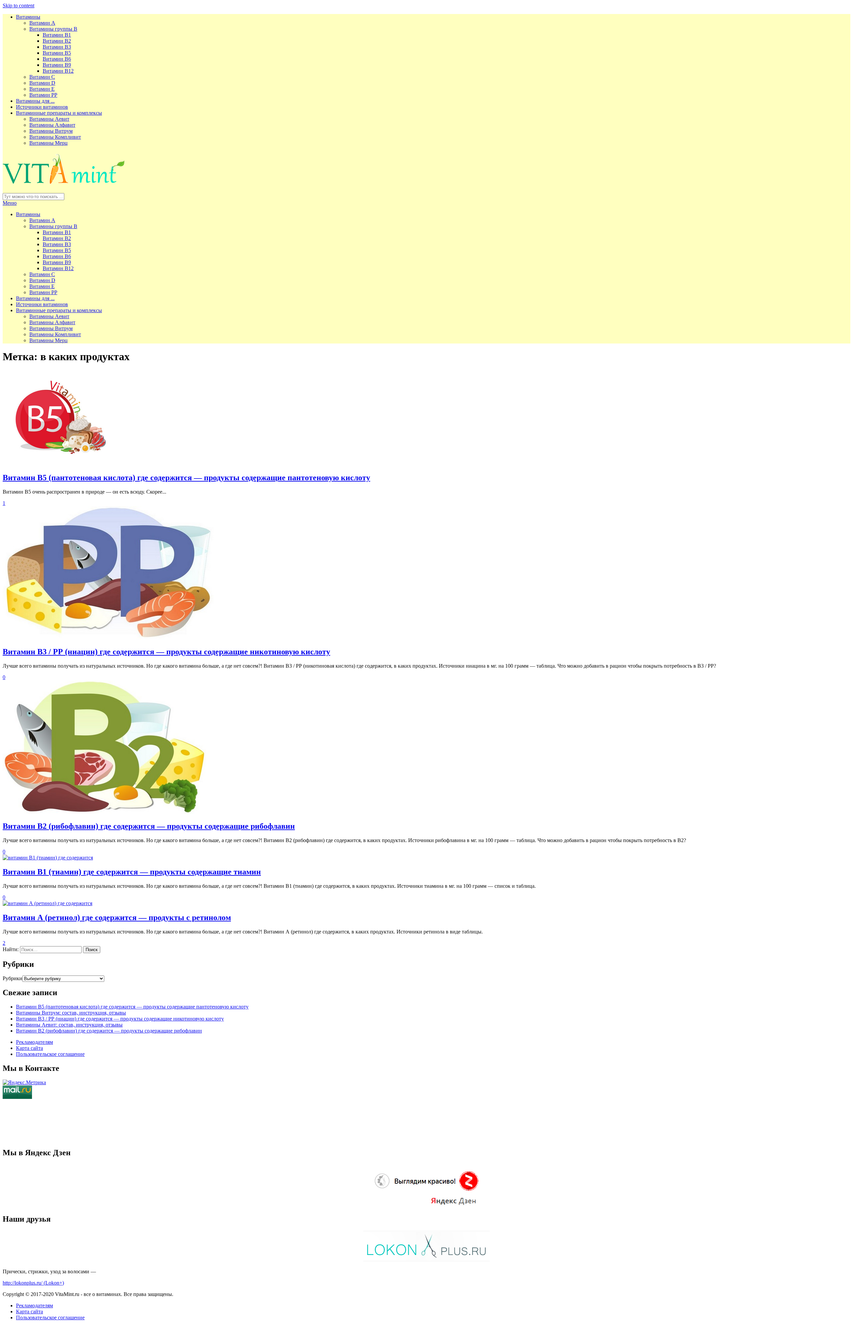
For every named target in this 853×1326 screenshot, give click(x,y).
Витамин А (42, 23)
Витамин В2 (57, 41)
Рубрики (12, 978)
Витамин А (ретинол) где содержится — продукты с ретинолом (117, 917)
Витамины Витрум (51, 131)
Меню (10, 203)
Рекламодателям (34, 1042)
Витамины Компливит (55, 137)
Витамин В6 (57, 59)
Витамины (28, 17)
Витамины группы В (53, 29)
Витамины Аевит (49, 119)
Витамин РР (43, 95)
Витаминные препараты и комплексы (59, 113)
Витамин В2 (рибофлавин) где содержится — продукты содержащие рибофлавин (149, 826)
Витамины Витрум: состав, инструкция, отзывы (71, 1013)
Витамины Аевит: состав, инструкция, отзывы (69, 1025)
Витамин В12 (58, 71)
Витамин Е (42, 89)
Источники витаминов (42, 107)
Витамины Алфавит (52, 125)
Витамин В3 (57, 47)
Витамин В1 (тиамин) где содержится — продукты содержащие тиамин (132, 871)
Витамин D (42, 83)
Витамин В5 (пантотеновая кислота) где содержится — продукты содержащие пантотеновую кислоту (186, 477)
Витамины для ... (35, 101)
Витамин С (42, 77)
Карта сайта (29, 1048)
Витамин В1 (57, 35)
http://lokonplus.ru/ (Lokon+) (33, 1283)
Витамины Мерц (48, 143)
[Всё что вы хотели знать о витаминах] (64, 181)
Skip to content (18, 5)
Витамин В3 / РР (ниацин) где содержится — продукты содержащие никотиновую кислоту (166, 651)
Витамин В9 (57, 65)
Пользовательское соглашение (50, 1054)
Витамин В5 (57, 53)
